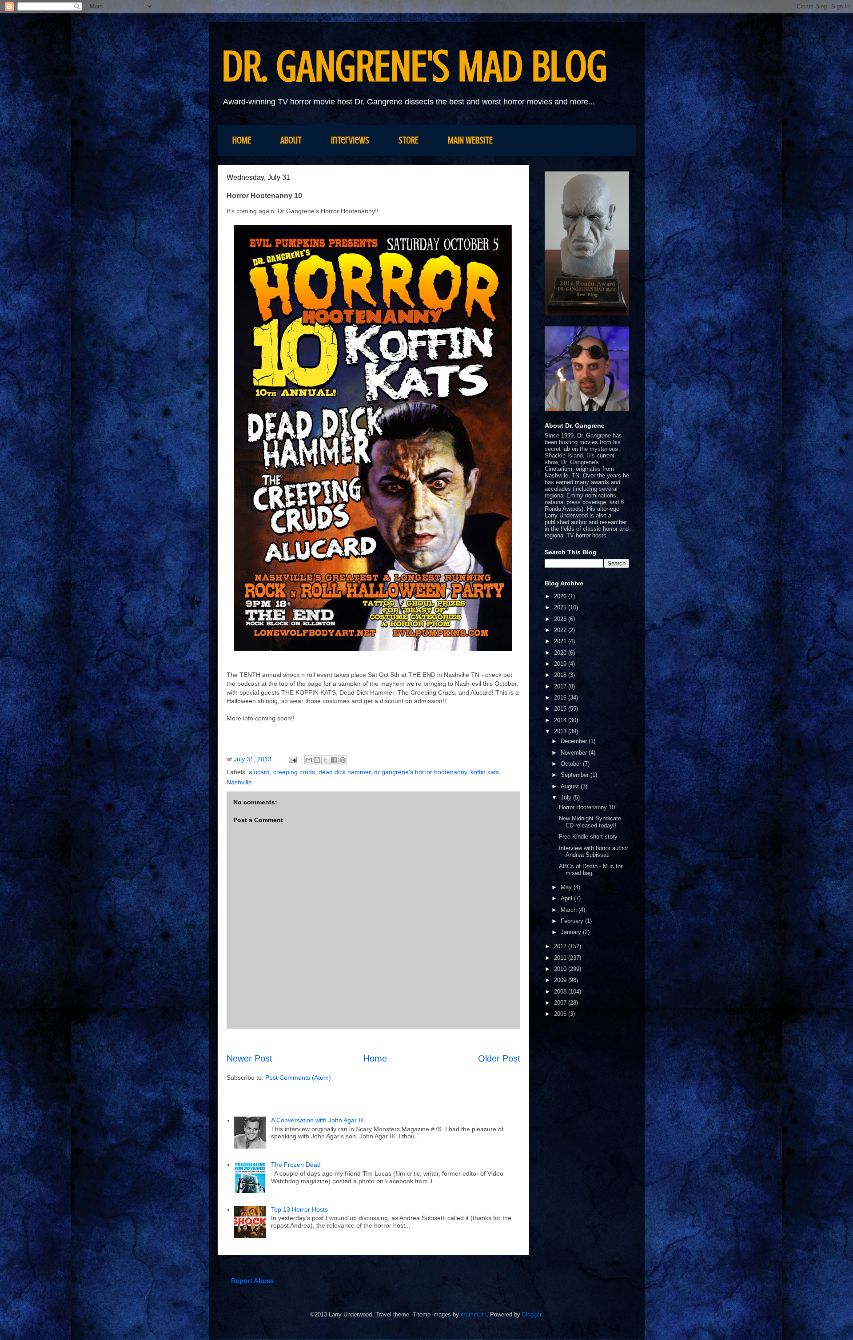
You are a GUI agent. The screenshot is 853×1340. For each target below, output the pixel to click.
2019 (561, 663)
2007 (561, 1002)
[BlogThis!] (317, 759)
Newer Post (249, 1058)
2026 (561, 596)
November (575, 752)
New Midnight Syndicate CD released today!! (590, 822)
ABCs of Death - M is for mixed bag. (590, 870)
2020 (561, 652)
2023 (561, 619)
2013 (561, 731)
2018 (561, 675)
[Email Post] (292, 759)
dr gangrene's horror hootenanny (420, 771)
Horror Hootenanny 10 (587, 807)
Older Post (499, 1058)
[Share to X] (325, 759)
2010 (561, 969)
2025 (561, 607)
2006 (561, 1013)
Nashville (239, 782)
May (567, 887)
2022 (561, 630)
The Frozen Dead (296, 1164)
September (575, 774)
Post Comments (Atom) (298, 1077)
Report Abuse (252, 1280)
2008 (561, 991)
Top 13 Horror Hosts (299, 1209)
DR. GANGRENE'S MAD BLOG (414, 66)
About (291, 140)
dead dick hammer (345, 771)
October (572, 763)
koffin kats (484, 771)
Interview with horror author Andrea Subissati (593, 852)
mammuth (473, 1314)
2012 (561, 946)
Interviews (350, 140)
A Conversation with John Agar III (318, 1120)
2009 (561, 980)
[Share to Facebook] (334, 759)
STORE (409, 140)
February (573, 921)
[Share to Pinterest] (342, 759)
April (567, 898)
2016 (561, 697)
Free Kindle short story (588, 836)
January (572, 932)
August (571, 786)
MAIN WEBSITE (470, 140)
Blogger (531, 1314)
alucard (259, 771)
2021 (561, 641)
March (569, 910)
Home (375, 1058)
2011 (561, 957)
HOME (241, 140)
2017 (561, 686)
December (575, 741)
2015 (561, 708)
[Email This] (308, 759)
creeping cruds (294, 771)
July (567, 797)
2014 (561, 720)
